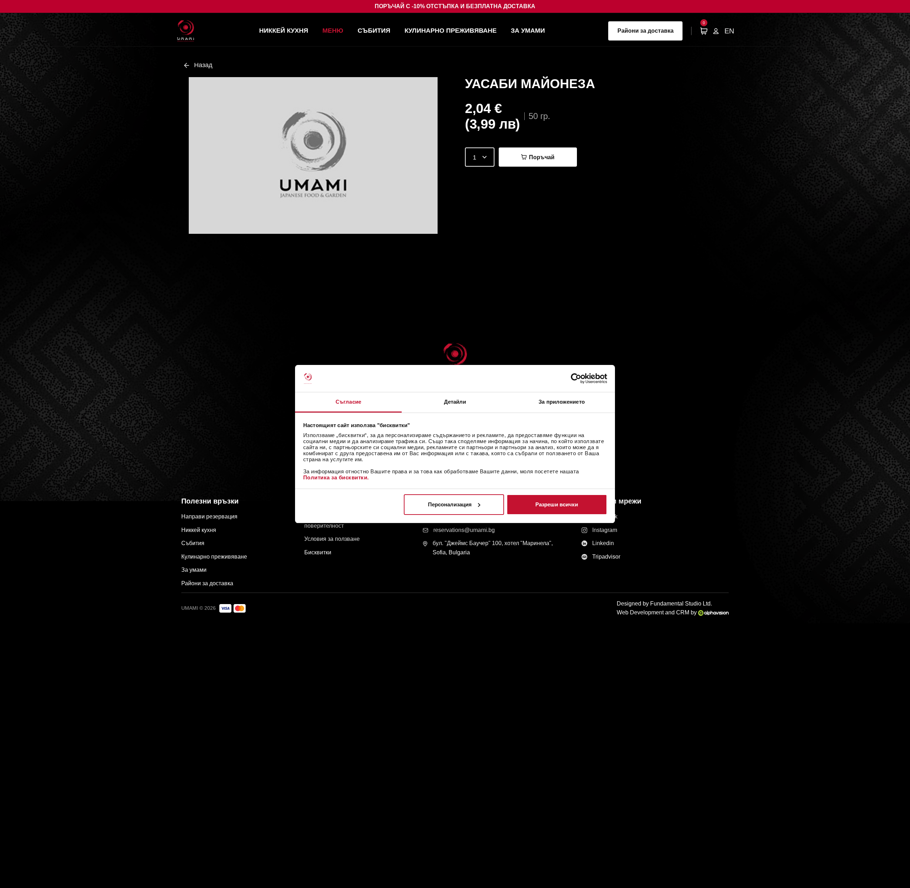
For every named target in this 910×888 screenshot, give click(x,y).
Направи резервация (209, 516)
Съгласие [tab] (348, 402)
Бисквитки (317, 552)
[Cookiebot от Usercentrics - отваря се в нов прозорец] (576, 378)
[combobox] (479, 157)
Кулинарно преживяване (451, 30)
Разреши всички (556, 504)
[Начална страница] (186, 30)
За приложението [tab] (562, 402)
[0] (703, 31)
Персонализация (450, 504)
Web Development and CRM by (657, 612)
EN (729, 31)
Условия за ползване (332, 539)
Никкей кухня (283, 30)
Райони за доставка (645, 31)
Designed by (664, 604)
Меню (332, 30)
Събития (374, 30)
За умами (528, 30)
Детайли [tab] (455, 402)
